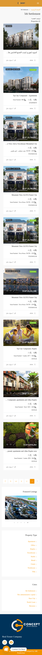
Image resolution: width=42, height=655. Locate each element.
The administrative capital (26, 595)
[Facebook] (11, 642)
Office (33, 545)
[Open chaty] (6, 649)
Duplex (32, 549)
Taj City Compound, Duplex (27, 349)
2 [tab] (23, 523)
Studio (33, 556)
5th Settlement (30, 591)
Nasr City (32, 598)
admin (31, 60)
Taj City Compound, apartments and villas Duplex (19, 400)
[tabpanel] (21, 507)
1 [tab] (27, 523)
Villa (33, 572)
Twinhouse (31, 568)
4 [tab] (16, 523)
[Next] (5, 481)
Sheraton (32, 606)
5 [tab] (13, 523)
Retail (33, 560)
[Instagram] (4, 642)
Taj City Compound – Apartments (25, 96)
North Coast (31, 602)
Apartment (31, 541)
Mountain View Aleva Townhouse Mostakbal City (19, 144)
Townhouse (31, 553)
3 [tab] (20, 523)
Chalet (33, 564)
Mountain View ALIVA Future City (24, 195)
